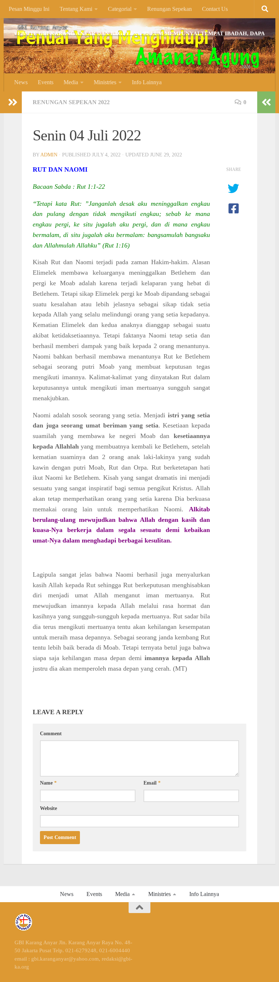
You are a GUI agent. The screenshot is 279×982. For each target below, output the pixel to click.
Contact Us (215, 9)
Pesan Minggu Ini (29, 9)
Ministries (105, 82)
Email (152, 783)
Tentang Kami (76, 9)
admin (48, 154)
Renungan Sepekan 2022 (71, 102)
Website (48, 808)
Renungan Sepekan (169, 9)
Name (48, 783)
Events (45, 82)
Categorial (120, 9)
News (21, 82)
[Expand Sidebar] (13, 102)
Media (71, 82)
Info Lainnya (147, 82)
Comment (51, 733)
